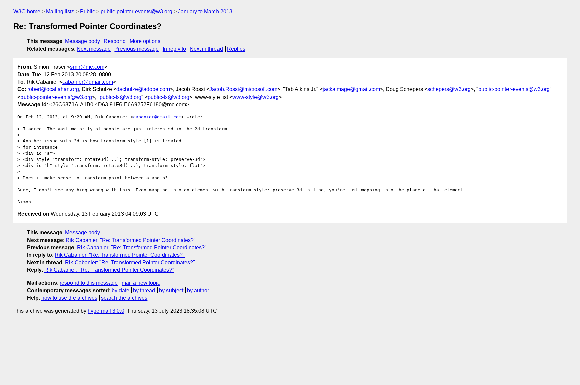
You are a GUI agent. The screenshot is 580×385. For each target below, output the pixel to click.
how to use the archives (69, 298)
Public (87, 11)
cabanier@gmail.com (87, 82)
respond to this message (89, 283)
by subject (171, 290)
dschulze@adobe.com (143, 89)
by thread (144, 290)
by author (198, 290)
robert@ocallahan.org (53, 89)
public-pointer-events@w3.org (136, 11)
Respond (115, 41)
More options (145, 41)
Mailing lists (60, 11)
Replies (236, 49)
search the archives (124, 298)
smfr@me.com (87, 67)
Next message (94, 49)
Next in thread (206, 49)
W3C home (26, 11)
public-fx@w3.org (120, 97)
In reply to (174, 49)
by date (120, 290)
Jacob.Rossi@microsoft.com (243, 89)
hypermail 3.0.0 (106, 311)
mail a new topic (141, 283)
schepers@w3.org (449, 89)
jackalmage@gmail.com (351, 89)
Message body (82, 41)
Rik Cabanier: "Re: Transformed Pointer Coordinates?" (131, 240)
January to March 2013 (205, 11)
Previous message (136, 49)
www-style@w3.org (255, 97)
